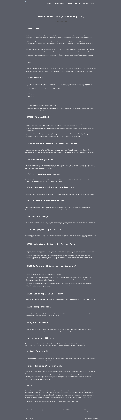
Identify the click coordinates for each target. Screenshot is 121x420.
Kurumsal (49, 3)
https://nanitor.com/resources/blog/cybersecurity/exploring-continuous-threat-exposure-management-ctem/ (54, 401)
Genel (65, 21)
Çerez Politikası (95, 418)
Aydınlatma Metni (88, 418)
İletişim (93, 3)
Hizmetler (77, 3)
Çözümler (69, 3)
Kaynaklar (85, 3)
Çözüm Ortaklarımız (59, 3)
